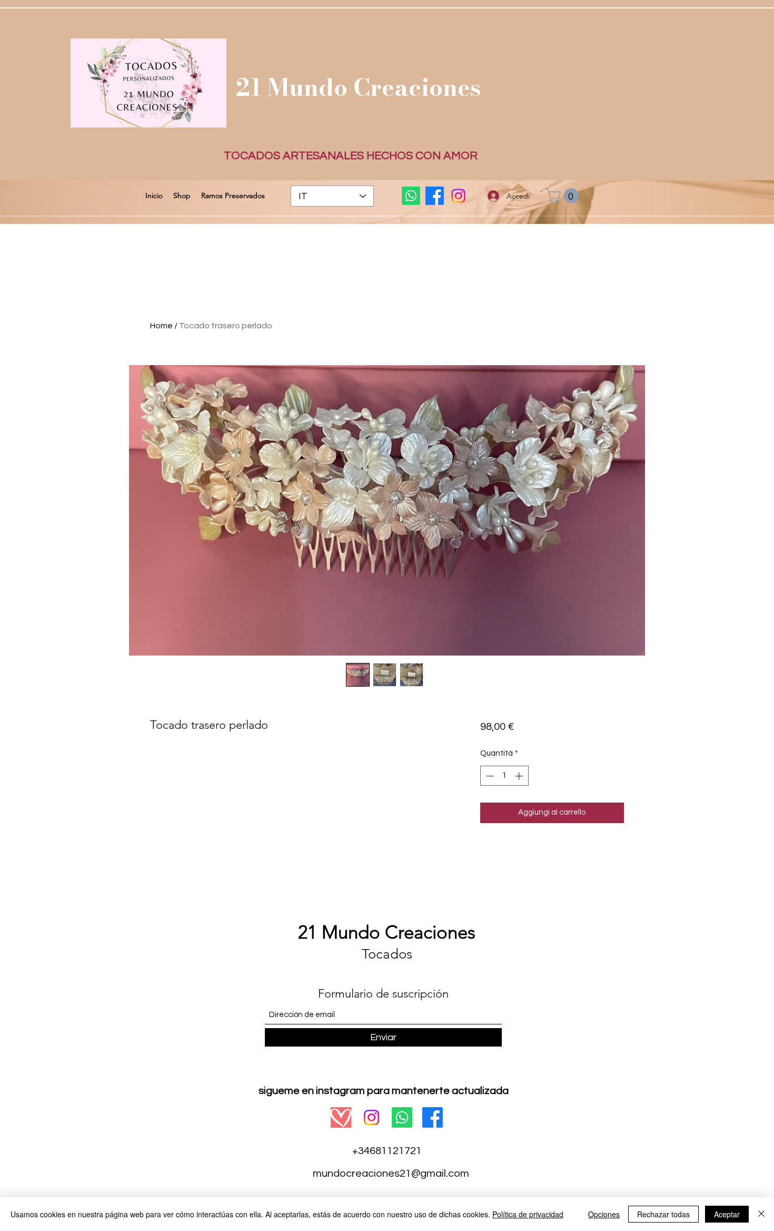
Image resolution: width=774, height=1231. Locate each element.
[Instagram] (458, 196)
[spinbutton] (504, 776)
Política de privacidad (527, 1214)
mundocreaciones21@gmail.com (391, 1173)
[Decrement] (489, 776)
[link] (563, 195)
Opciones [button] (604, 1214)
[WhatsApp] (411, 196)
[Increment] (520, 776)
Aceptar (727, 1214)
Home (161, 325)
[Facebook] (434, 196)
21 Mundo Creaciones (358, 87)
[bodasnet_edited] (341, 1117)
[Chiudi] (761, 1214)
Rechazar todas (663, 1214)
